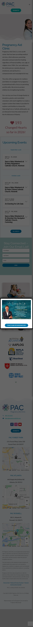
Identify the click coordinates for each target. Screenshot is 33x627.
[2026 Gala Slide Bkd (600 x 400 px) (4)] (16, 300)
